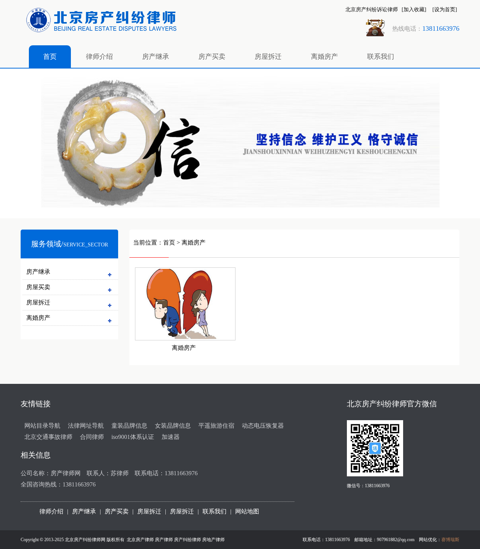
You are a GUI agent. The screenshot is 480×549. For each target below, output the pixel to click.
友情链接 (36, 404)
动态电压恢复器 (263, 425)
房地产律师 (213, 539)
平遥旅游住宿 (216, 425)
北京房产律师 (140, 539)
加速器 (171, 437)
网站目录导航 (42, 425)
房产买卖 (211, 56)
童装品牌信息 (129, 425)
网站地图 (247, 511)
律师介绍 (99, 56)
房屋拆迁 (268, 56)
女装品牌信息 (173, 425)
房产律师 (164, 539)
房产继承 (155, 56)
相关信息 (36, 455)
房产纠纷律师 (187, 539)
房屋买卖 (38, 287)
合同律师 (92, 437)
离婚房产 (324, 56)
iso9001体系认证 (132, 437)
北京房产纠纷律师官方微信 (392, 404)
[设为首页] (444, 9)
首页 (50, 56)
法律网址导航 (86, 425)
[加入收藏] (414, 9)
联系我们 (380, 56)
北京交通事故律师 (48, 437)
